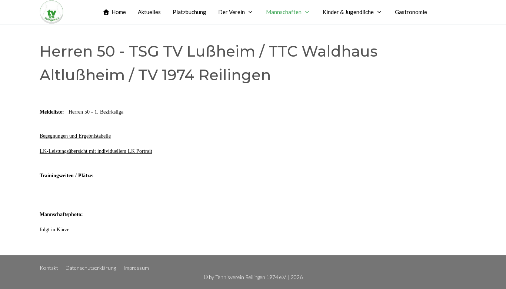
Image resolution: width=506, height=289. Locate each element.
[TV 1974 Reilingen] (51, 12)
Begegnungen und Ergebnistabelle (75, 136)
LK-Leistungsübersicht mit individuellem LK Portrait (96, 151)
